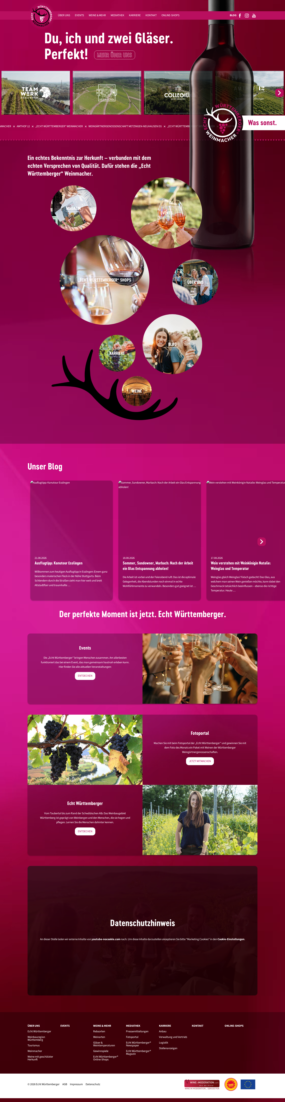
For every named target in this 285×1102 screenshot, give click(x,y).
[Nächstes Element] (279, 93)
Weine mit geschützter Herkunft (40, 1058)
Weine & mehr (102, 1026)
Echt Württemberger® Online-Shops (105, 1058)
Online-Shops (234, 1026)
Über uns (34, 1026)
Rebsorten (99, 1031)
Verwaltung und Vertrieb (173, 1037)
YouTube (254, 15)
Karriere (165, 1026)
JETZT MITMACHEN (200, 761)
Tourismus (34, 1045)
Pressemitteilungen (137, 1031)
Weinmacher (35, 1051)
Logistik (163, 1043)
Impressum (76, 1084)
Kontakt (197, 1026)
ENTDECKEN (85, 676)
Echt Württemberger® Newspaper (138, 1044)
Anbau (162, 1031)
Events (65, 1026)
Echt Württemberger (39, 1031)
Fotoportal (132, 1037)
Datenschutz (93, 1084)
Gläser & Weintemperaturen (104, 1044)
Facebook (240, 15)
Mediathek (133, 1026)
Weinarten (99, 1037)
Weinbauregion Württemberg (36, 1038)
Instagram (247, 15)
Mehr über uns (114, 55)
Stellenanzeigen (168, 1048)
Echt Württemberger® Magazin (138, 1052)
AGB (64, 1084)
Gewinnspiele (100, 1051)
